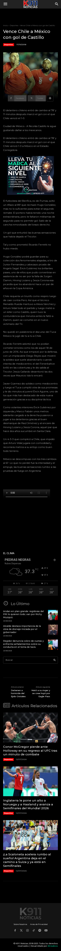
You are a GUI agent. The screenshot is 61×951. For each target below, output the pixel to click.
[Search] (54, 660)
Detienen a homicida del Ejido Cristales (18, 693)
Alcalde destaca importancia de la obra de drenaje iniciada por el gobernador (22, 629)
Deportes (14, 25)
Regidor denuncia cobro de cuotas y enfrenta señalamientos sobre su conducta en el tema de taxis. (23, 644)
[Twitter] (21, 931)
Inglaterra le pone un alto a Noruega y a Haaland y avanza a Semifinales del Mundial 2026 (28, 804)
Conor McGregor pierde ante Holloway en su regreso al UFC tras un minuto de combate (30, 750)
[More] (50, 98)
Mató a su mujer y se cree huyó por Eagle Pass (40, 693)
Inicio (5, 25)
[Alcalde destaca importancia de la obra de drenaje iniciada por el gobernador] (53, 630)
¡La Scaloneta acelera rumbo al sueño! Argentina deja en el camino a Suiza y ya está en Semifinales (27, 860)
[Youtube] (46, 931)
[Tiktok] (33, 931)
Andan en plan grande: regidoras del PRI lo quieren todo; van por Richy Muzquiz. (23, 614)
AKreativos (53, 945)
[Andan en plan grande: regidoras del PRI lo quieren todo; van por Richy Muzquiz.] (53, 615)
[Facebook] (15, 931)
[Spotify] (40, 931)
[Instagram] (27, 931)
